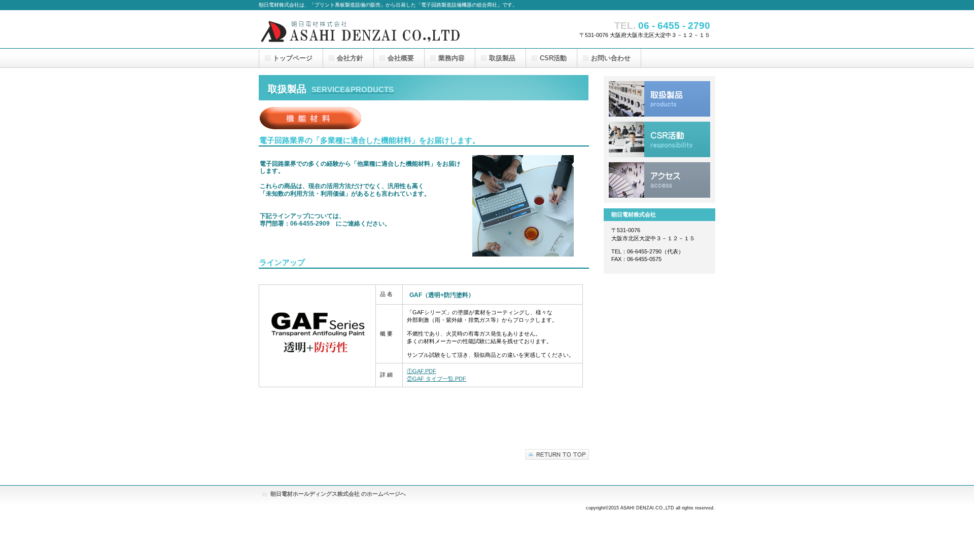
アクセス (659, 180)
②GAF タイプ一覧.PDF (436, 379)
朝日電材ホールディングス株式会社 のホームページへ (338, 494)
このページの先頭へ (557, 454)
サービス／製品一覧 (659, 99)
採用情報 (659, 139)
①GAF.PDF (421, 371)
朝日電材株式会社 (360, 29)
